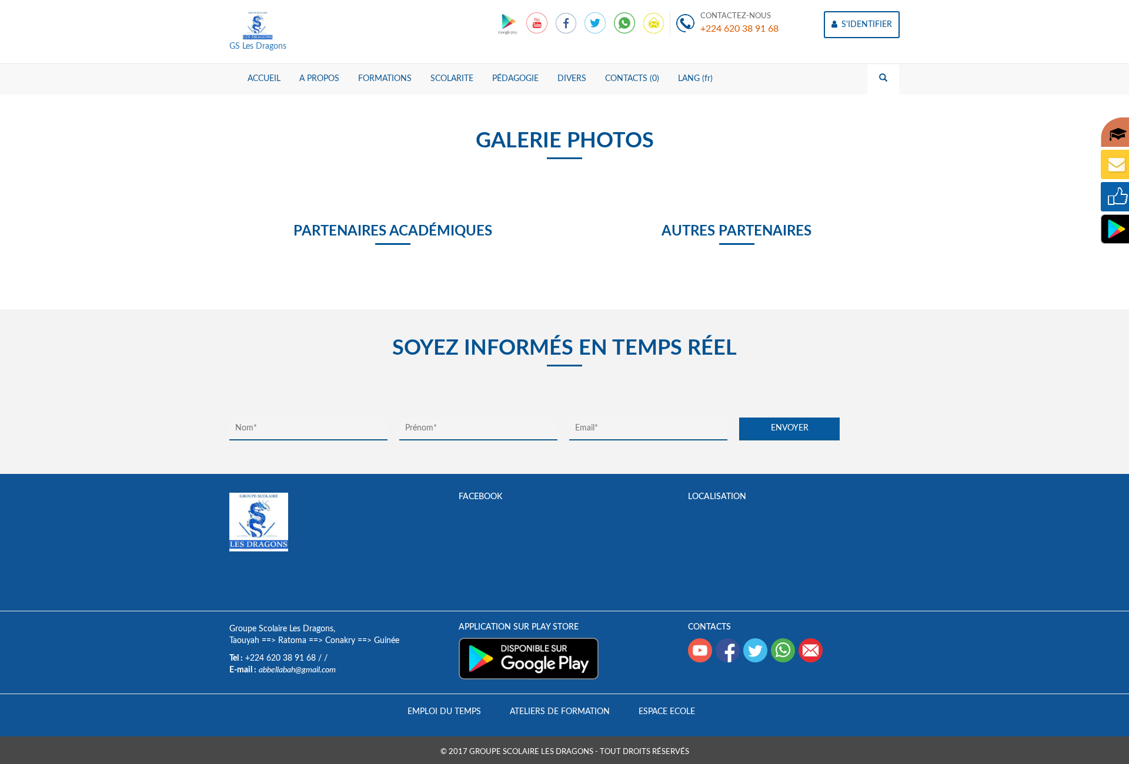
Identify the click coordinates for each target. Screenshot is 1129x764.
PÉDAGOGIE (515, 79)
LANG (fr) (695, 79)
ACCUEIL (264, 79)
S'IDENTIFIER (865, 25)
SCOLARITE (451, 79)
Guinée (386, 641)
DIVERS (571, 79)
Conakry (340, 641)
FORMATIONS (385, 79)
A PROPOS (319, 79)
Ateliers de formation (560, 712)
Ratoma (292, 641)
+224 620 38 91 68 (739, 28)
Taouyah (244, 641)
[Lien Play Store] (509, 23)
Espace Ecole (667, 712)
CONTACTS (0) (632, 79)
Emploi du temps (444, 712)
